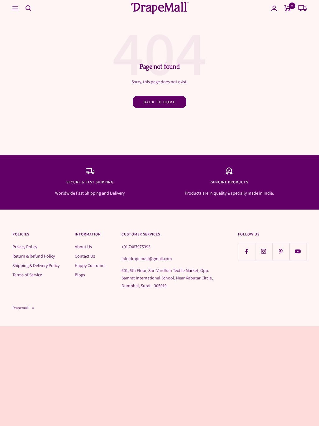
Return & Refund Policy (33, 256)
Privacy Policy (24, 246)
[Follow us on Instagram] (263, 251)
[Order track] (302, 8)
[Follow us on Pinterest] (280, 251)
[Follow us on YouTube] (298, 251)
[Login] (274, 8)
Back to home (159, 101)
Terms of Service (27, 275)
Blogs (80, 275)
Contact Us (85, 256)
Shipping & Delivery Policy (36, 265)
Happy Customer (90, 265)
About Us (83, 246)
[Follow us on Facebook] (246, 251)
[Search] (28, 8)
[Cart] (287, 8)
